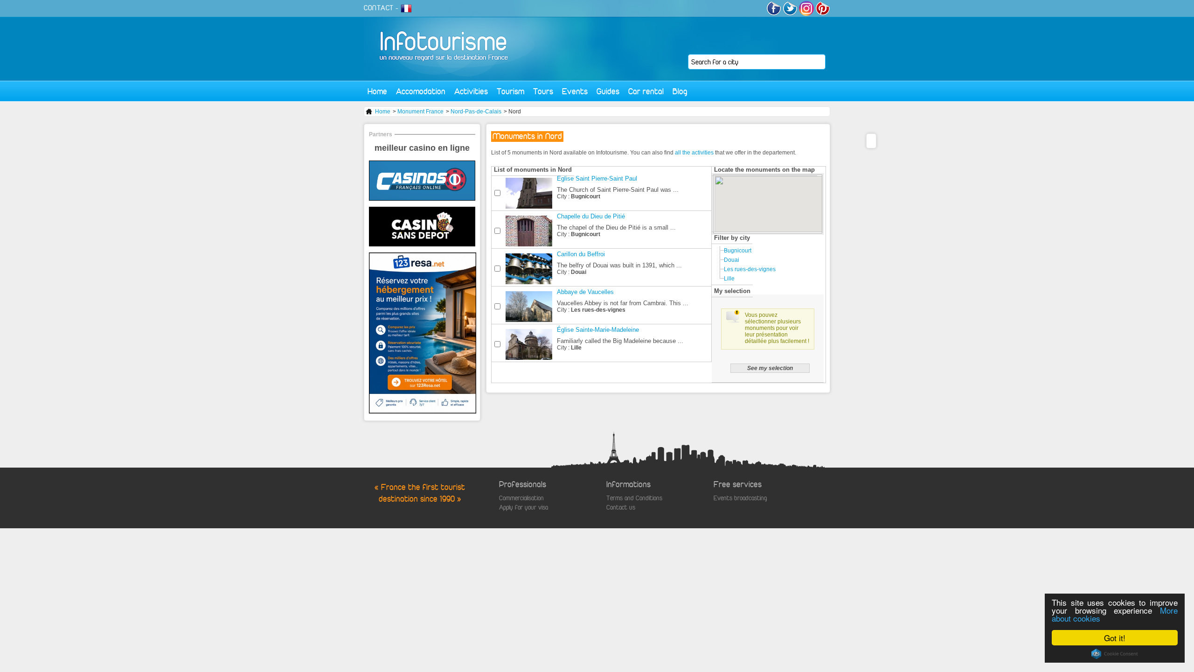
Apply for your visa (523, 507)
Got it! (1114, 638)
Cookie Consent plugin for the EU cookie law (1114, 654)
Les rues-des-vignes (750, 269)
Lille (729, 278)
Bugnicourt (737, 250)
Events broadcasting (740, 498)
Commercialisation (521, 498)
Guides (608, 91)
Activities (471, 91)
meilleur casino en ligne (422, 148)
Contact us (620, 507)
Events (575, 91)
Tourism (510, 91)
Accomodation (420, 91)
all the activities (694, 152)
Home (377, 91)
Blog (680, 91)
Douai (731, 260)
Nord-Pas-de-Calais (476, 111)
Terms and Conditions (634, 498)
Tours (543, 91)
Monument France (420, 111)
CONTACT (379, 8)
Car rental (646, 91)
